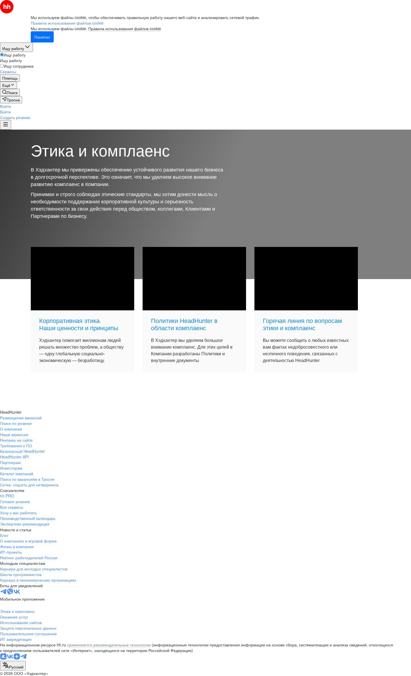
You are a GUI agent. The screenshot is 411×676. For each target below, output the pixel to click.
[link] (10, 92)
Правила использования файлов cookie (124, 28)
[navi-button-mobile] (5, 125)
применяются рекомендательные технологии (109, 645)
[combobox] (13, 665)
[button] (5, 106)
